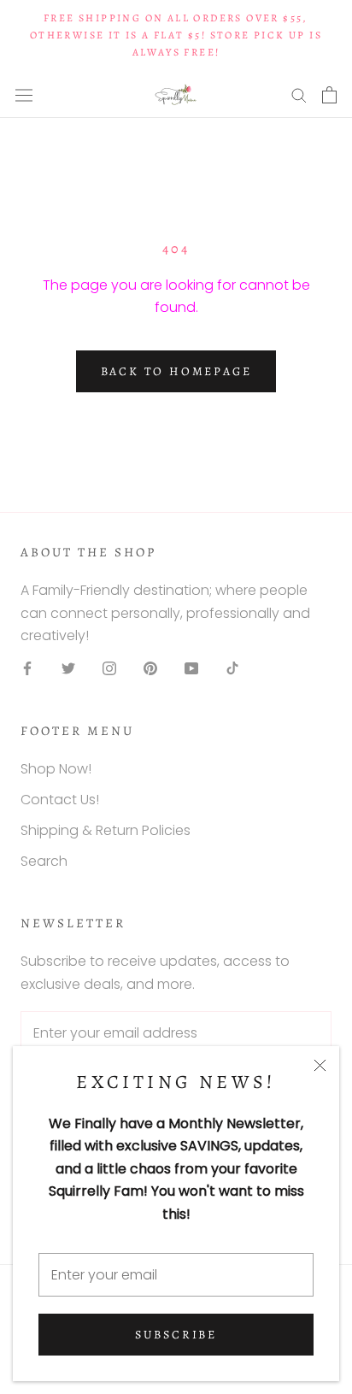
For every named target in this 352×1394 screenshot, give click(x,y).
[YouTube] (191, 667)
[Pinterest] (150, 667)
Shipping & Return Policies (106, 830)
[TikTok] (232, 667)
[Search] (299, 94)
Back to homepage (176, 371)
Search (44, 861)
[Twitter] (68, 667)
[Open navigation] (23, 95)
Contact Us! (60, 799)
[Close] (320, 1065)
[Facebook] (27, 667)
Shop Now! (56, 769)
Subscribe (176, 1334)
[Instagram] (109, 667)
